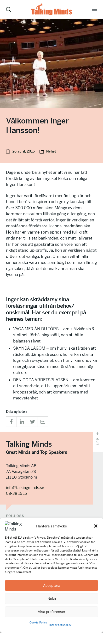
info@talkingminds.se (25, 487)
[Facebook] (11, 421)
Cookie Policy (38, 622)
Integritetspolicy (60, 625)
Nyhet (51, 151)
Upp (98, 441)
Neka (51, 598)
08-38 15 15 (16, 493)
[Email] (43, 421)
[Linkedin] (22, 421)
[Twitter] (32, 421)
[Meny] (94, 9)
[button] (95, 526)
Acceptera (51, 585)
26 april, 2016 (23, 151)
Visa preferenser (51, 611)
